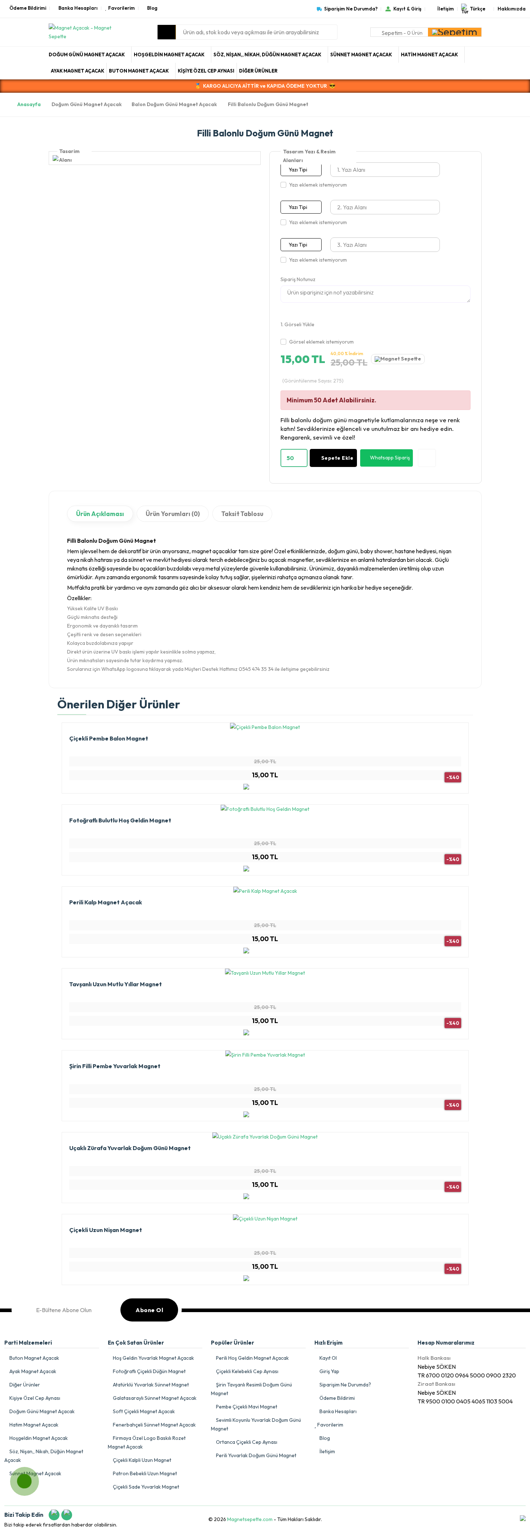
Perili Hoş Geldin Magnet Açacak (252, 1358)
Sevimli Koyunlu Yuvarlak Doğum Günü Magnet (256, 1424)
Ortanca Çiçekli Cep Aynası (246, 1442)
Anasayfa (29, 104)
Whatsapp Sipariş (390, 457)
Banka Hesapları (78, 8)
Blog (152, 8)
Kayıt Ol (327, 1358)
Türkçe (477, 9)
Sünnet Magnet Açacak (361, 54)
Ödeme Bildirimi (27, 8)
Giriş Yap (328, 1371)
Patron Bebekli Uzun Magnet (144, 1473)
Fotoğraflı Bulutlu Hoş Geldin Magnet (120, 820)
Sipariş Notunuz (298, 279)
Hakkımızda (512, 8)
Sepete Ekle (337, 458)
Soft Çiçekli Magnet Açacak (143, 1411)
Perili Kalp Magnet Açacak (105, 902)
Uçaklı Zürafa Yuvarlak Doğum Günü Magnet (130, 1148)
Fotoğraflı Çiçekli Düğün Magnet (149, 1371)
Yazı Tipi (298, 169)
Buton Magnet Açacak (139, 71)
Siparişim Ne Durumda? (350, 9)
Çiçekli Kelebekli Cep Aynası (246, 1371)
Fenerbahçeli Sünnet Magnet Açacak (154, 1424)
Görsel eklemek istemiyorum (321, 341)
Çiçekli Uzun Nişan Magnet (105, 1230)
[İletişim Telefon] (18, 1475)
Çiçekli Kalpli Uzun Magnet (141, 1460)
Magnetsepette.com (250, 1519)
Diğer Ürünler (258, 71)
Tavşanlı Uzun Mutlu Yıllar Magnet (115, 984)
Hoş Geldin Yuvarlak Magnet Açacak (153, 1358)
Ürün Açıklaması (100, 513)
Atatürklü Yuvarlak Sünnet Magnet (150, 1384)
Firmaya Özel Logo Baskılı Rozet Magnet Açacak (147, 1442)
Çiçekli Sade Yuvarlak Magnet (145, 1487)
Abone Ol (149, 1310)
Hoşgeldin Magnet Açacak (169, 54)
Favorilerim (121, 8)
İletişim (445, 8)
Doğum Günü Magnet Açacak (87, 54)
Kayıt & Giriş (407, 9)
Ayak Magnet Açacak (77, 71)
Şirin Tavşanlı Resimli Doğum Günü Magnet (251, 1389)
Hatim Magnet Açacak (430, 54)
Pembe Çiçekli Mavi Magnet (246, 1406)
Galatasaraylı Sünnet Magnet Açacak (154, 1398)
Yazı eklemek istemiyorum (318, 185)
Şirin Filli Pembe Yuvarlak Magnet (114, 1066)
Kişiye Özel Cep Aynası (206, 71)
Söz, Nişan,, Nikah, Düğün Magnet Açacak (267, 54)
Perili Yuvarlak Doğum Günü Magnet (255, 1455)
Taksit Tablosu (242, 513)
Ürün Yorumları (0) (173, 513)
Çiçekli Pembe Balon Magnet (108, 738)
